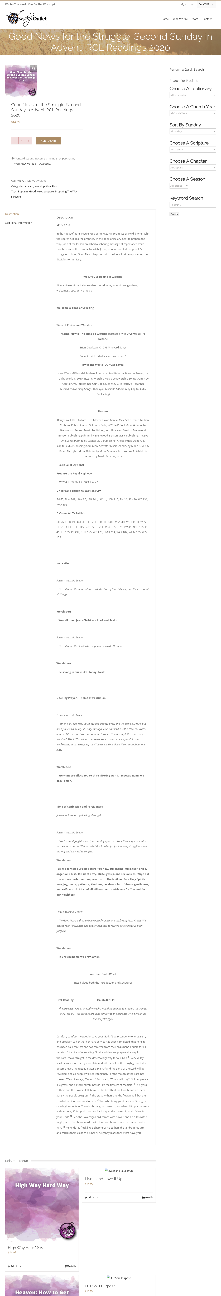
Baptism (23, 191)
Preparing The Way (66, 191)
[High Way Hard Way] (42, 1205)
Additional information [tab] (18, 222)
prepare (49, 191)
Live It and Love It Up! (104, 1179)
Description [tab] (12, 214)
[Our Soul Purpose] (119, 1277)
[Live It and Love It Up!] (119, 1170)
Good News (36, 191)
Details (72, 1266)
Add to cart (48, 140)
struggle (16, 196)
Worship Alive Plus (46, 186)
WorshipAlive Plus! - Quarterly (32, 163)
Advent (29, 186)
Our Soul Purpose (100, 1286)
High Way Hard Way (25, 1247)
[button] (33, 68)
